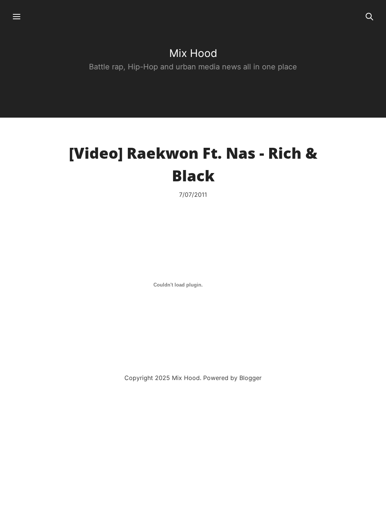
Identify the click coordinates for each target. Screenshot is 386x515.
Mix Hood (193, 53)
